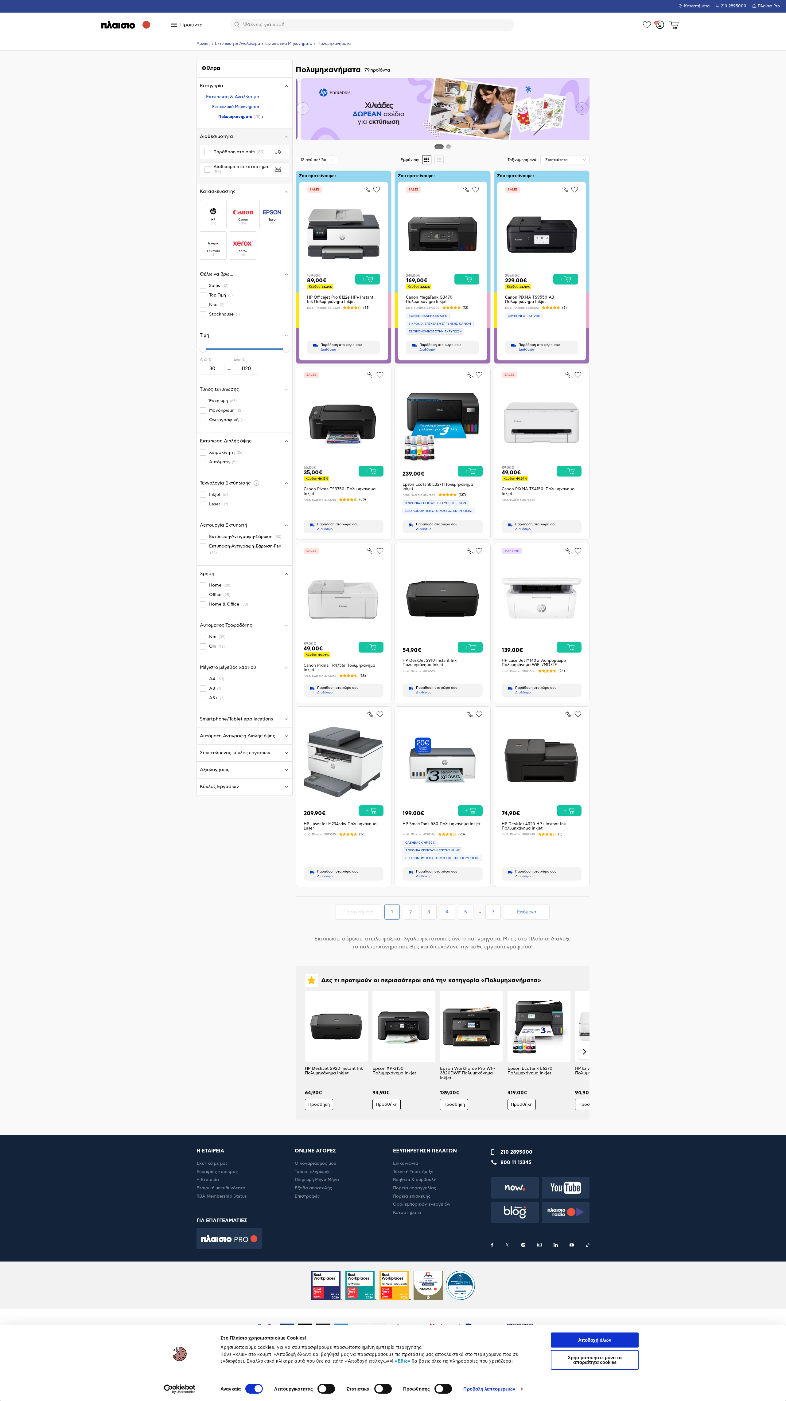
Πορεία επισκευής (411, 1196)
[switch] (326, 1389)
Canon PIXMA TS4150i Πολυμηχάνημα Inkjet (538, 491)
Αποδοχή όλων (594, 1340)
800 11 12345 (515, 1162)
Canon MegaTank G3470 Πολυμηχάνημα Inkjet (429, 300)
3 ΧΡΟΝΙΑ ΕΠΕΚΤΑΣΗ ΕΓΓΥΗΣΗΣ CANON (440, 323)
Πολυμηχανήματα (239, 116)
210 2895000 (516, 1152)
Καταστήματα (697, 6)
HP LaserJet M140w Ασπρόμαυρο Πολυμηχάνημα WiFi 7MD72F (534, 663)
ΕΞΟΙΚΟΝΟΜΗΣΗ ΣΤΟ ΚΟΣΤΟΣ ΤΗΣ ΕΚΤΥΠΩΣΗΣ (442, 858)
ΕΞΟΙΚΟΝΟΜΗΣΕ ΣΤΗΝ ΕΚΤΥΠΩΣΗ (435, 331)
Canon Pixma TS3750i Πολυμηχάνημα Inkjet (339, 491)
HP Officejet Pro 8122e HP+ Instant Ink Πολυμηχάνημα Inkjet (340, 300)
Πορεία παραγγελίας (414, 1188)
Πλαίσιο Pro (769, 6)
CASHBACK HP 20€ (420, 842)
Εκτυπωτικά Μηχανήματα (288, 44)
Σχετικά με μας (212, 1163)
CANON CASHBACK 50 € (428, 316)
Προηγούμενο (362, 911)
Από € (205, 359)
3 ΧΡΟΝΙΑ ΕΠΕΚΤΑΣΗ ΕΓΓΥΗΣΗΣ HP (432, 850)
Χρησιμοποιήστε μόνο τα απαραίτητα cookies (595, 1360)
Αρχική (203, 44)
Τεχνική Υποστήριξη (413, 1172)
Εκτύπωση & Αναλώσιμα (237, 44)
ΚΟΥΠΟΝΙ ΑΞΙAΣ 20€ (524, 316)
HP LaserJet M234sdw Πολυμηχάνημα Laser (340, 826)
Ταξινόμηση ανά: (522, 160)
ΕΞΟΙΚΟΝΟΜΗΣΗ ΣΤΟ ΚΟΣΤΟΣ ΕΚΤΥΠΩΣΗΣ (438, 510)
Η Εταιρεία (207, 1180)
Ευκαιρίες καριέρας (217, 1172)
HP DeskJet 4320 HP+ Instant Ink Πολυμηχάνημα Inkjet (534, 826)
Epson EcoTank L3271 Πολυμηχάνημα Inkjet (438, 487)
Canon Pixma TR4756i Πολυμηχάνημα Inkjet (339, 668)
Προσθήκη (319, 1104)
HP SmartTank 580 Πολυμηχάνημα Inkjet (442, 824)
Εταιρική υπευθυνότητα (220, 1188)
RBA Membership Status (221, 1196)
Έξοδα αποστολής (313, 1188)
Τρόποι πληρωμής (313, 1172)
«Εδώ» (403, 1361)
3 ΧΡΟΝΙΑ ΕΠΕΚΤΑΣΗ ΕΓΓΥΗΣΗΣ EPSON (435, 503)
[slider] (203, 349)
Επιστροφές (307, 1196)
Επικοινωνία (405, 1163)
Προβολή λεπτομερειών (489, 1388)
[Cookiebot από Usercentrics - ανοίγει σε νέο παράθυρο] (180, 1389)
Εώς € (239, 359)
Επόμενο (526, 912)
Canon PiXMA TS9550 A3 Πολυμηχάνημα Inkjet (529, 300)
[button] (303, 108)
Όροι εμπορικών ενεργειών (421, 1204)
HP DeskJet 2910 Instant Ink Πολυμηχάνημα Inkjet (430, 663)
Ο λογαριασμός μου (315, 1163)
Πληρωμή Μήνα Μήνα (317, 1180)
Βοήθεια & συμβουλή (414, 1180)
